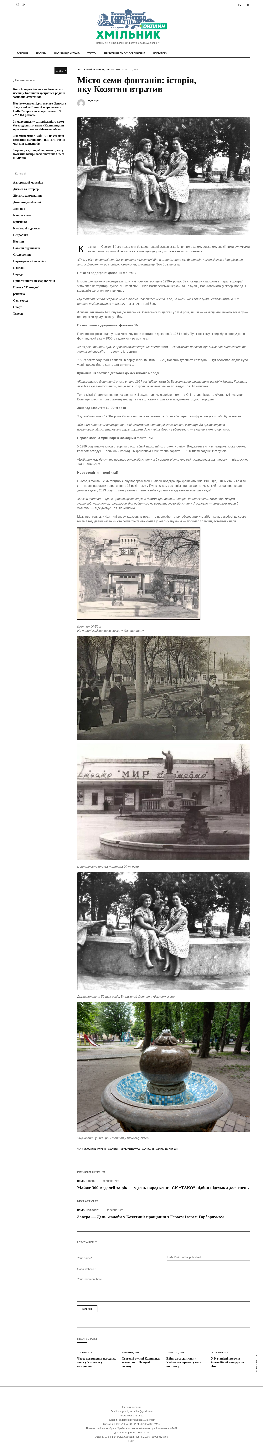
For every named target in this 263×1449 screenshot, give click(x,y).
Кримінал (20, 221)
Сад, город (20, 300)
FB (247, 4)
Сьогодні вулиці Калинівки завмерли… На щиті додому (141, 1362)
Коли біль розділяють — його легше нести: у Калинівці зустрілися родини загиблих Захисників (39, 93)
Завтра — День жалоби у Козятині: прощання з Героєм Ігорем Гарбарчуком (150, 1216)
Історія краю (22, 215)
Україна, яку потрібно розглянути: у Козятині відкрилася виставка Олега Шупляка (38, 153)
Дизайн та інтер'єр (26, 189)
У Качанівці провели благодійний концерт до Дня (227, 1362)
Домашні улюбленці (27, 202)
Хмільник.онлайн (167, 1149)
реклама (19, 294)
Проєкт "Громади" (26, 287)
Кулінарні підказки (26, 228)
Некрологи (160, 53)
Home (80, 1181)
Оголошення (22, 254)
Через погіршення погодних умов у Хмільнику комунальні (96, 1362)
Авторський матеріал (90, 69)
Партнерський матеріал (29, 261)
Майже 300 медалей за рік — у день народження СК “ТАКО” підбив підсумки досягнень (163, 1187)
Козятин (114, 1149)
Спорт (17, 307)
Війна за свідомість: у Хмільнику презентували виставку (183, 1362)
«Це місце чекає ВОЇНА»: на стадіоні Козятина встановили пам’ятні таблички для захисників (39, 139)
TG (240, 4)
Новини (41, 53)
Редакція (93, 100)
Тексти (91, 53)
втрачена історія (95, 1149)
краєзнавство (131, 1149)
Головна (22, 53)
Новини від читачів (67, 53)
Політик (18, 267)
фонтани (148, 1149)
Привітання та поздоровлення (124, 53)
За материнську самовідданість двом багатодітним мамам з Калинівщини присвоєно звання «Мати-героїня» (38, 125)
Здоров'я (19, 208)
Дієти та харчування (27, 195)
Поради (18, 274)
